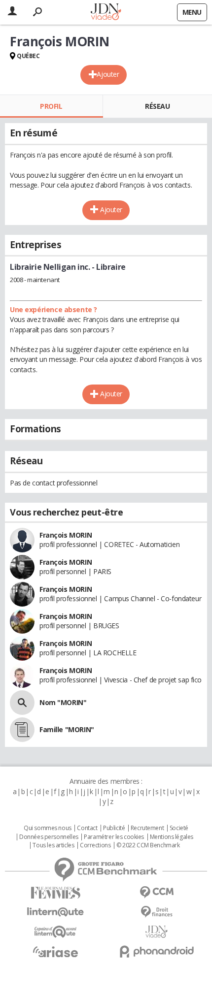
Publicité (114, 828)
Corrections (95, 845)
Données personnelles (48, 837)
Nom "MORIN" (62, 702)
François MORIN (65, 535)
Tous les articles (53, 845)
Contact (87, 828)
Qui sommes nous (47, 828)
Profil (51, 106)
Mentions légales (171, 837)
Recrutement (147, 828)
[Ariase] (55, 951)
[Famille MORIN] (22, 729)
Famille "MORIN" (66, 729)
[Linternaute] (55, 912)
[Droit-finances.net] (156, 912)
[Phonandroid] (156, 951)
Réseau (157, 106)
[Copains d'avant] (55, 932)
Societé (179, 828)
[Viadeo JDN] (156, 932)
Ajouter (108, 74)
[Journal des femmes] (55, 893)
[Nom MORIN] (22, 702)
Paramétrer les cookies (114, 837)
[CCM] (156, 892)
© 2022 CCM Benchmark (148, 845)
